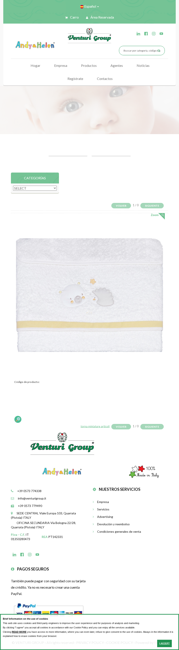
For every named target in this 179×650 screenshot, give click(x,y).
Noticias (143, 65)
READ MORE (19, 632)
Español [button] (90, 6)
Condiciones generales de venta (119, 531)
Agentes (116, 65)
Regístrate (75, 78)
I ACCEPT (164, 643)
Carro (74, 17)
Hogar (35, 65)
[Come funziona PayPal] (48, 612)
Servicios (103, 509)
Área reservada (102, 17)
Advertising (105, 517)
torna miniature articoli (95, 426)
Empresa (60, 65)
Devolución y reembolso (113, 524)
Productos (89, 65)
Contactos (105, 78)
